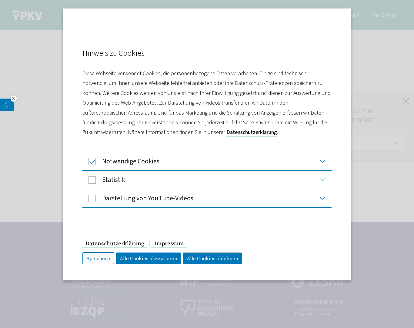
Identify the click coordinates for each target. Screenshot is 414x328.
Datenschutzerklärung (251, 132)
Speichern (98, 258)
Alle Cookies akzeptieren (148, 258)
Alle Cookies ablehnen (212, 258)
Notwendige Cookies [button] (130, 161)
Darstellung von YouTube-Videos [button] (147, 198)
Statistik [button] (113, 180)
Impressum (169, 243)
